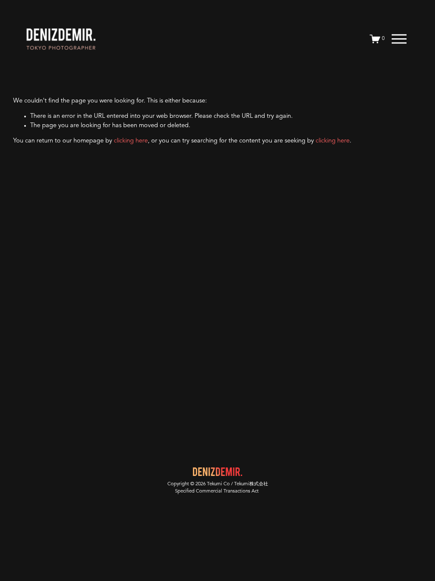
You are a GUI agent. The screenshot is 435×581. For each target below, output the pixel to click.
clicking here (131, 141)
